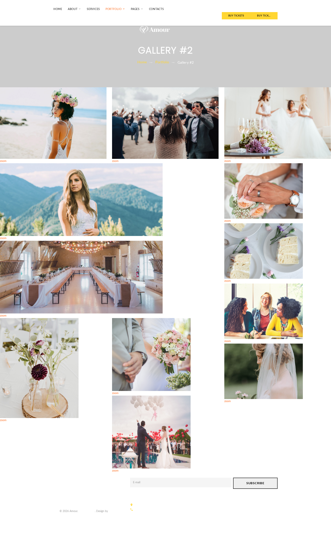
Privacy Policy (87, 511)
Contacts (156, 9)
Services (93, 9)
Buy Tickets (236, 16)
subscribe (255, 483)
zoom (3, 161)
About (73, 9)
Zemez (112, 511)
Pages (135, 9)
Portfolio (113, 9)
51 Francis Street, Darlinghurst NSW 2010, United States (166, 505)
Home (57, 9)
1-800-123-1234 (143, 510)
